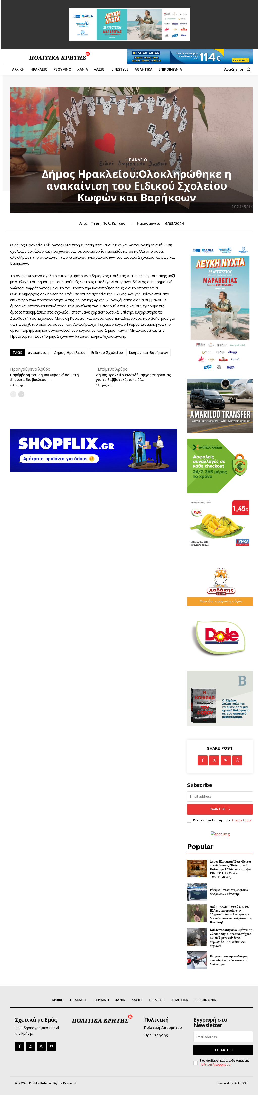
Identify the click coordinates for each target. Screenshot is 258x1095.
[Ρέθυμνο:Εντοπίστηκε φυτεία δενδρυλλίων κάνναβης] (197, 892)
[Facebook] (203, 760)
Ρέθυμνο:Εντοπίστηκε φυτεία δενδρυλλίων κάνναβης (229, 892)
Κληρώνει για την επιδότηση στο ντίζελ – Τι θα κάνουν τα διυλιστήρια (229, 960)
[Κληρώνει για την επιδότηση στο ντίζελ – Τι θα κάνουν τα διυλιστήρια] (197, 960)
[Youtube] (51, 1046)
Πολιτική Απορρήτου (215, 1064)
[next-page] (21, 394)
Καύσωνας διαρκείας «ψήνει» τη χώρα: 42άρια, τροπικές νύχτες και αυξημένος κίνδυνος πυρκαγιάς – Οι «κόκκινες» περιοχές (231, 937)
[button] (238, 69)
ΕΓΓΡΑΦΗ (220, 1050)
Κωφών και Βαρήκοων (148, 352)
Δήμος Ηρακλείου (70, 352)
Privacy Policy (241, 820)
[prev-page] (13, 394)
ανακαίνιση (38, 352)
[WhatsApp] (237, 760)
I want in (217, 809)
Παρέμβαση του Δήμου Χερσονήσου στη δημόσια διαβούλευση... (44, 377)
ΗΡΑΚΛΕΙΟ (136, 160)
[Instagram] (30, 1046)
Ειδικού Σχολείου (107, 352)
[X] (214, 760)
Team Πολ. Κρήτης (108, 223)
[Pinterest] (226, 760)
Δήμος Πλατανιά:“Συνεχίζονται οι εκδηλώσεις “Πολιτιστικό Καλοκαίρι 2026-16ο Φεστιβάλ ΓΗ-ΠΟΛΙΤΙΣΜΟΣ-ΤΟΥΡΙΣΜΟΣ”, (231, 869)
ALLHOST (241, 1083)
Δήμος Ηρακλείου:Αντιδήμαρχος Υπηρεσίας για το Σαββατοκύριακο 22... (133, 377)
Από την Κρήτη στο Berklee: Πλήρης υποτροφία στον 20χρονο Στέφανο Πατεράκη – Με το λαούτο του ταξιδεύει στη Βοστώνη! (231, 914)
